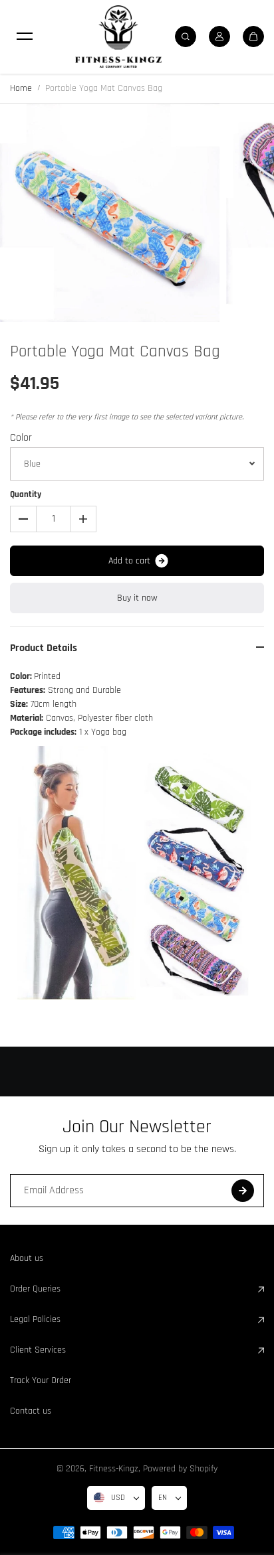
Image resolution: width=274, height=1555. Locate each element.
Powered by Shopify (180, 1469)
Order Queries (35, 1289)
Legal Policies (35, 1319)
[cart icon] (253, 36)
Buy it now (137, 598)
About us (26, 1258)
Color (21, 438)
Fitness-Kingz (113, 1469)
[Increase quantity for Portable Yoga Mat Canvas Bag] (83, 519)
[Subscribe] (242, 1190)
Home (21, 88)
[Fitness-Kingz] (118, 36)
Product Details (43, 648)
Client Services (38, 1350)
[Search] (185, 36)
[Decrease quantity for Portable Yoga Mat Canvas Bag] (23, 519)
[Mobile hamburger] (24, 36)
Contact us (30, 1411)
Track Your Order (40, 1380)
